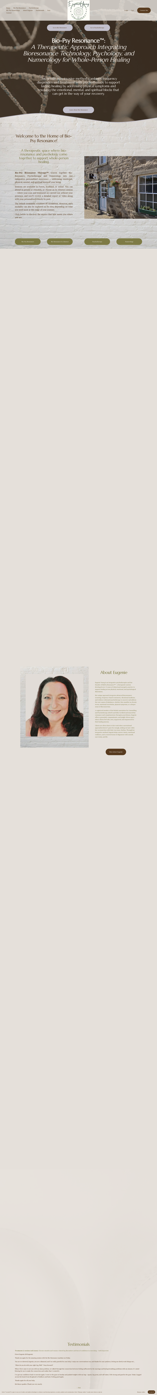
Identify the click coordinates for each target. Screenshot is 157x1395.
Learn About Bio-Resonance (78, 110)
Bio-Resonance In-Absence (60, 242)
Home (8, 8)
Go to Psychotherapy (97, 28)
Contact (9, 13)
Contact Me (144, 10)
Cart (132, 10)
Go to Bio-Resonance (60, 28)
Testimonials (40, 10)
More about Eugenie (115, 752)
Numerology (129, 242)
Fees (48, 10)
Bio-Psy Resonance (28, 242)
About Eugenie (28, 10)
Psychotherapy (97, 242)
